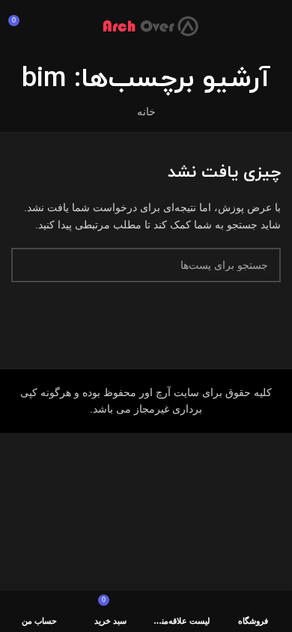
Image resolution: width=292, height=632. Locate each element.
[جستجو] (28, 265)
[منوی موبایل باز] (274, 26)
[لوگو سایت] (146, 25)
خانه (146, 112)
